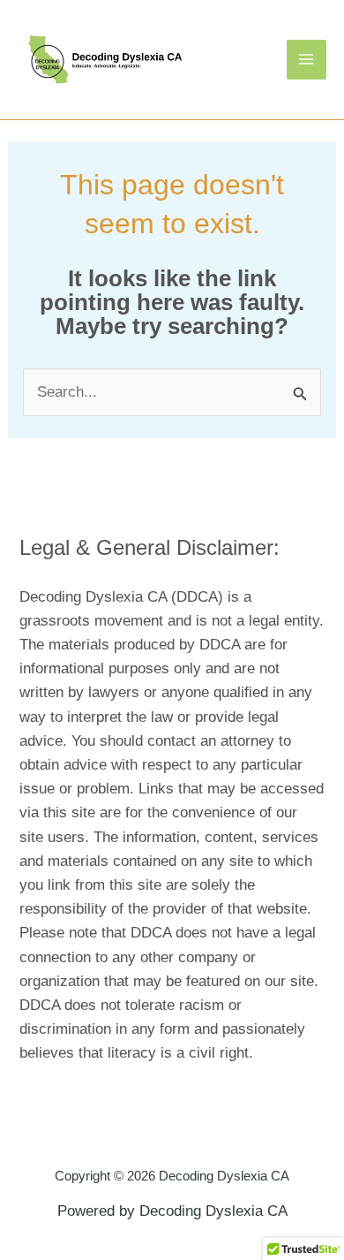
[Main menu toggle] (307, 60)
